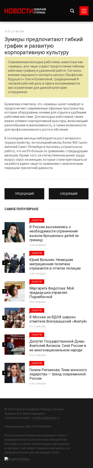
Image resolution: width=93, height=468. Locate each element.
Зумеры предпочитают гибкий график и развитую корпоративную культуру (44, 46)
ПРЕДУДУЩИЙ (24, 191)
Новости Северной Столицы (25, 11)
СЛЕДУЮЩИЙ (68, 191)
